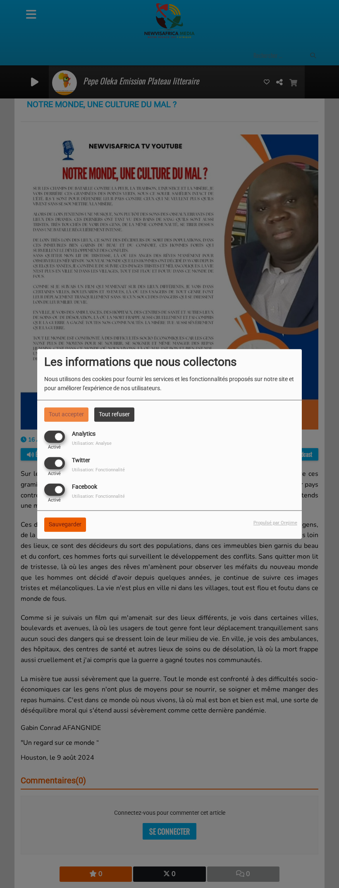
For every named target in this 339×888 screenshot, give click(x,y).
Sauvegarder (65, 524)
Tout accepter (66, 414)
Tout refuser (114, 414)
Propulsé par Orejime (275, 523)
